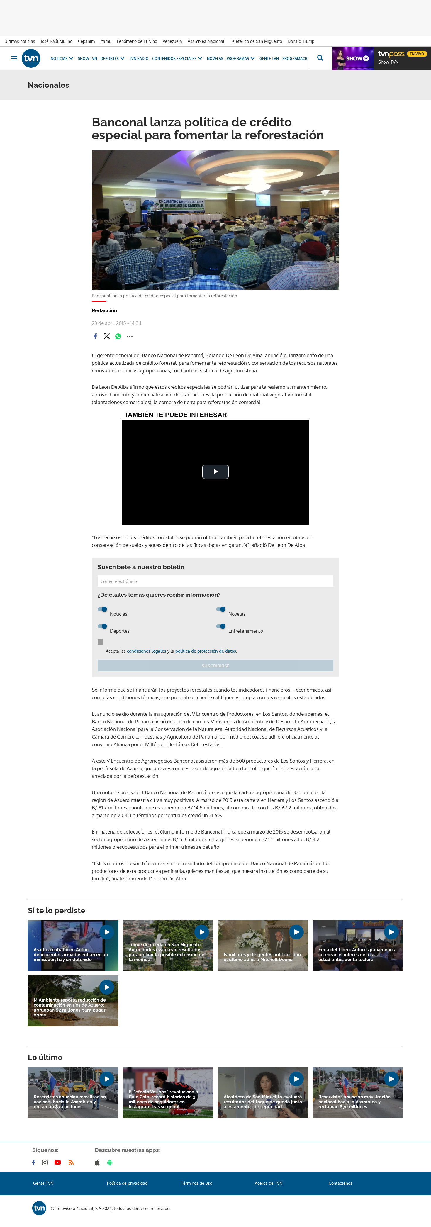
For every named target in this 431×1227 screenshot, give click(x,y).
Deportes (110, 58)
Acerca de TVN (268, 1183)
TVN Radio (139, 58)
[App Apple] (98, 1162)
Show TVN (87, 58)
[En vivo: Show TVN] (353, 58)
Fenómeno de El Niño (137, 41)
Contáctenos (340, 1183)
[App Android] (111, 1162)
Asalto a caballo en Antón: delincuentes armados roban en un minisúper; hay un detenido (71, 954)
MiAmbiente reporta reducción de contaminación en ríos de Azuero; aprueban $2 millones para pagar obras (70, 1008)
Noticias (59, 58)
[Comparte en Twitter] (107, 336)
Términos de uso (196, 1183)
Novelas (215, 58)
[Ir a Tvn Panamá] (31, 58)
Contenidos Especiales (174, 58)
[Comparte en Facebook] (95, 336)
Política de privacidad (127, 1183)
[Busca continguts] (320, 58)
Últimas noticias (19, 41)
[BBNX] (39, 1208)
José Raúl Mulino (56, 41)
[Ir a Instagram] (46, 1162)
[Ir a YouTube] (59, 1162)
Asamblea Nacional (206, 41)
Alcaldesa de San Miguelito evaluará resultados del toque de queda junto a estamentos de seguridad (263, 1101)
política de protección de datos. (206, 651)
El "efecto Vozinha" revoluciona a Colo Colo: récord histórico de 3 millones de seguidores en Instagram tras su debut (163, 1099)
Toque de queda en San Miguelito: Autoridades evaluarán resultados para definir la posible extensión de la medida (166, 952)
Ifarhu (105, 41)
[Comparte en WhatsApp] (118, 336)
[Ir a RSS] (72, 1162)
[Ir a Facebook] (35, 1162)
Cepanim (86, 41)
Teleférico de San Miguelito (256, 41)
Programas (238, 58)
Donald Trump (301, 41)
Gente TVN (269, 58)
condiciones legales (146, 651)
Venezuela (172, 41)
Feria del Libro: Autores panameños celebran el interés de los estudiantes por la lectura (356, 954)
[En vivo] (383, 52)
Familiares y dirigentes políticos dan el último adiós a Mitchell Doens (262, 957)
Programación (297, 58)
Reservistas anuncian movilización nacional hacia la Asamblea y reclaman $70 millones (70, 1101)
